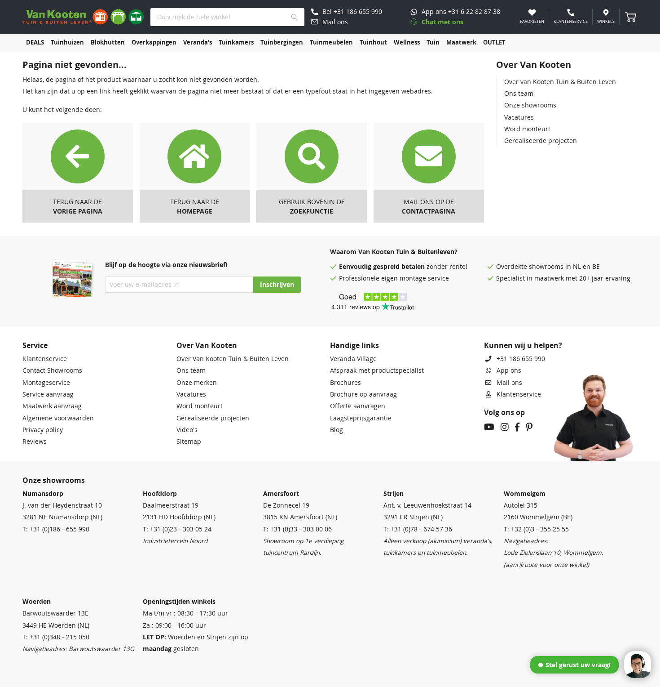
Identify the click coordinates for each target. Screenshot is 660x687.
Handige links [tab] (354, 345)
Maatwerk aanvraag (52, 406)
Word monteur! (527, 129)
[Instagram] (504, 428)
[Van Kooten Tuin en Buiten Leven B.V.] (83, 17)
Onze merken (196, 383)
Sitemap (188, 441)
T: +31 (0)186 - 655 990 (55, 529)
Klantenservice (44, 359)
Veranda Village (353, 359)
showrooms (546, 267)
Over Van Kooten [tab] (206, 345)
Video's (187, 430)
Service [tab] (35, 345)
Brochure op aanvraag (363, 394)
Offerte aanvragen (357, 406)
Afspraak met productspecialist (377, 370)
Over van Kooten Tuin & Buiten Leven (560, 82)
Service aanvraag (48, 394)
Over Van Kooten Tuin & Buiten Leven (232, 359)
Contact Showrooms (52, 370)
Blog (336, 430)
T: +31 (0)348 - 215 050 (55, 637)
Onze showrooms (530, 105)
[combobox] (227, 17)
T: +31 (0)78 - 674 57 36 (417, 529)
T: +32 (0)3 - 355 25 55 (536, 529)
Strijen (393, 494)
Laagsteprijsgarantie (361, 418)
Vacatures (519, 117)
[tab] (567, 64)
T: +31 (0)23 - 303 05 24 (177, 529)
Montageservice (46, 383)
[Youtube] (489, 428)
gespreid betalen (399, 267)
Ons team (518, 93)
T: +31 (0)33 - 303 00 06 (297, 529)
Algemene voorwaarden (58, 418)
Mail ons (509, 383)
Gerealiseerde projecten (540, 141)
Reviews (34, 441)
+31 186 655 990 (521, 359)
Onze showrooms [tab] (53, 480)
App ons (509, 370)
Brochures (345, 383)
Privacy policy (42, 430)
